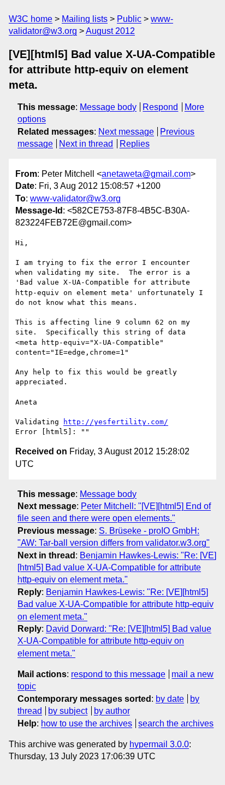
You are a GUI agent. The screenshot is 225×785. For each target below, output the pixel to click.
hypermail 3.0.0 (159, 744)
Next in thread (86, 143)
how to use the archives (86, 723)
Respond (160, 107)
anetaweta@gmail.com (146, 173)
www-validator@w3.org (75, 198)
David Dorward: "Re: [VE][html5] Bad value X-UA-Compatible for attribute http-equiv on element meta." (114, 641)
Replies (135, 143)
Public (129, 19)
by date (170, 698)
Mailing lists (85, 19)
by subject (67, 710)
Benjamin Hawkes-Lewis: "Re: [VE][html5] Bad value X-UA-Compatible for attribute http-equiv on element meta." (116, 568)
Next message (126, 131)
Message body (108, 107)
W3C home (30, 19)
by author (112, 710)
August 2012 (110, 31)
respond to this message (118, 674)
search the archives (176, 723)
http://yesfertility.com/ (115, 422)
